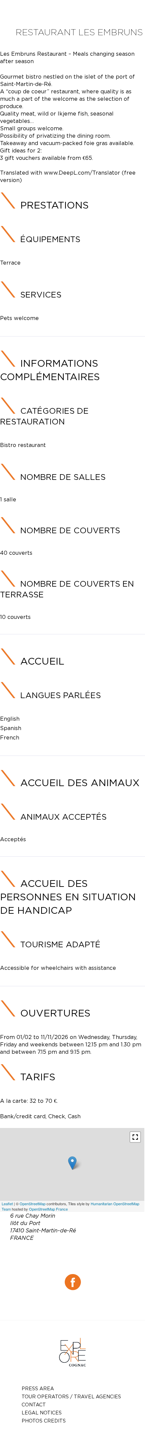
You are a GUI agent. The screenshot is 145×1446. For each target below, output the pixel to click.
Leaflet (7, 1203)
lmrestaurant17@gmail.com (82, 1262)
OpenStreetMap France (48, 1209)
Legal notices (42, 1412)
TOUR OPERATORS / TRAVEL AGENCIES (71, 1396)
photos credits (44, 1420)
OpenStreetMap (33, 1203)
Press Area (38, 1388)
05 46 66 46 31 (90, 1254)
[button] (135, 1137)
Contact (34, 1404)
